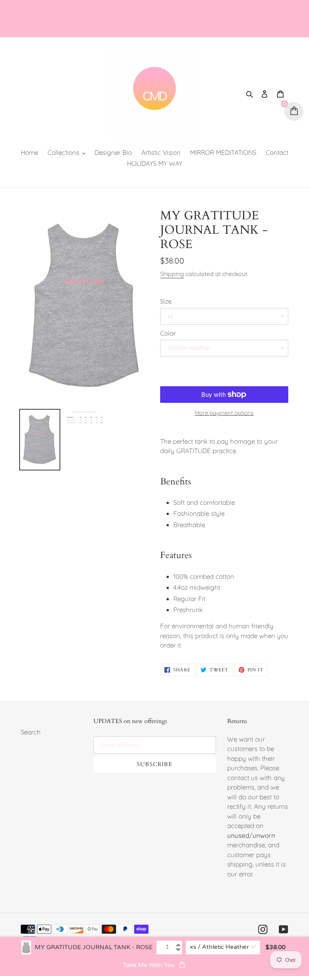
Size (165, 301)
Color (168, 333)
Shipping (172, 274)
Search (31, 732)
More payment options (224, 412)
